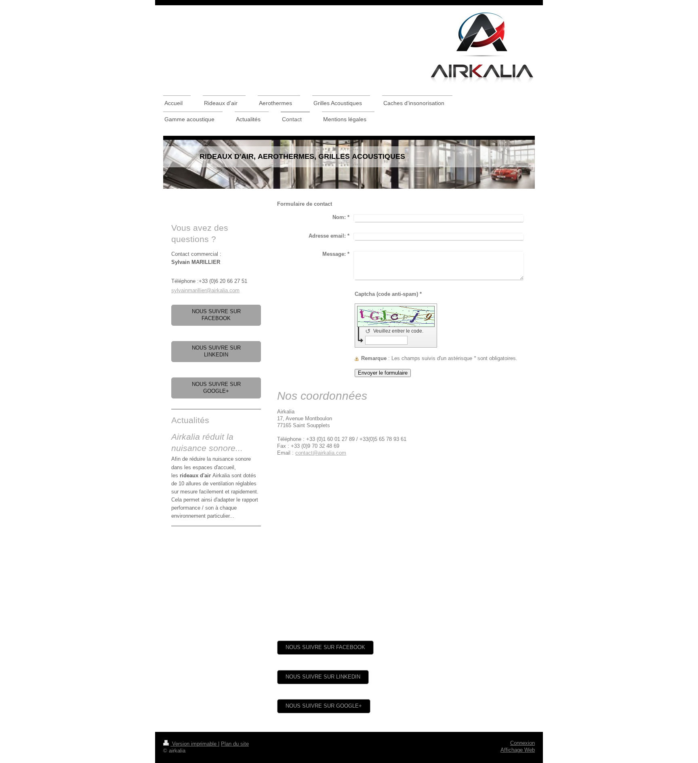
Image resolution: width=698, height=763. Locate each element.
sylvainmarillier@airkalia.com (205, 290)
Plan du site (235, 744)
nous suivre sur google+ (324, 706)
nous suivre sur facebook (325, 647)
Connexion (522, 743)
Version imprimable (194, 744)
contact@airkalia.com (320, 453)
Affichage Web (517, 750)
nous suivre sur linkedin (323, 677)
